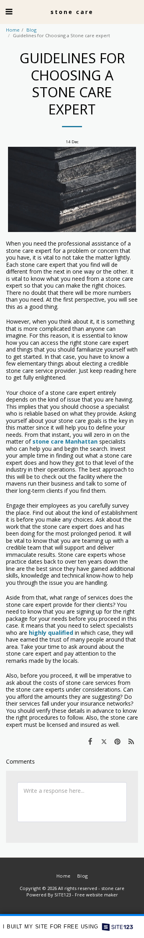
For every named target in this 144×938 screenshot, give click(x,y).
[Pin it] (117, 741)
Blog (31, 30)
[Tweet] (103, 741)
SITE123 (62, 895)
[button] (9, 11)
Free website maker (96, 895)
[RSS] (131, 741)
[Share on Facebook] (90, 741)
